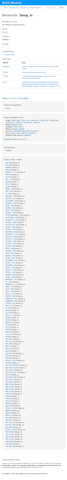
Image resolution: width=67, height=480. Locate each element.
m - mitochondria (8, 54)
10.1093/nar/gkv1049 (36, 467)
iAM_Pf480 (10, 384)
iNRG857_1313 (12, 279)
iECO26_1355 (11, 241)
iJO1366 (9, 162)
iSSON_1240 (11, 296)
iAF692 (8, 324)
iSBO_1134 (10, 286)
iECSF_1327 (11, 258)
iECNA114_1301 (12, 234)
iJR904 (8, 310)
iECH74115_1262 (13, 224)
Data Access (24, 7)
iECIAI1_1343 (11, 229)
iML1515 (9, 348)
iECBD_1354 (11, 208)
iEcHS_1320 (11, 227)
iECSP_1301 (11, 262)
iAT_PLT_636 (11, 341)
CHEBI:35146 (27, 122)
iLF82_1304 (10, 277)
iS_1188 (9, 282)
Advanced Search (14, 7)
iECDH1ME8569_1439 (14, 215)
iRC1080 (9, 331)
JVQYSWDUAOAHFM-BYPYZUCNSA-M (26, 131)
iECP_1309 (10, 248)
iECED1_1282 (11, 222)
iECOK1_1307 (11, 243)
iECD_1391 (10, 210)
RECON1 (9, 339)
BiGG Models (12, 2)
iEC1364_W (10, 370)
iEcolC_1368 (11, 246)
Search (62, 7)
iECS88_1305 (11, 251)
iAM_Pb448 (10, 389)
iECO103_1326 (12, 236)
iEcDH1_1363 (11, 212)
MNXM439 (27, 135)
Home (6, 7)
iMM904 (9, 167)
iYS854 (8, 362)
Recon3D (9, 355)
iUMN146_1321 (12, 298)
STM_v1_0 (10, 315)
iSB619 (9, 169)
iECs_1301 (10, 253)
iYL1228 (9, 312)
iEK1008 (9, 358)
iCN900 (9, 396)
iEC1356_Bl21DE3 (13, 365)
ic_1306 (9, 193)
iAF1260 (9, 165)
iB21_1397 (10, 191)
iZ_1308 (9, 308)
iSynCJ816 (10, 382)
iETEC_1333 (11, 272)
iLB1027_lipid (11, 353)
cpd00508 (21, 129)
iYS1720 (9, 401)
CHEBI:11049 (25, 120)
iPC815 (9, 177)
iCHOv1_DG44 (11, 360)
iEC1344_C (10, 379)
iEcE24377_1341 (12, 220)
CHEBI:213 (19, 122)
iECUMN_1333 (11, 265)
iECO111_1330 (12, 239)
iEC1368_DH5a (12, 377)
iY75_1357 (10, 334)
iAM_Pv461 (10, 386)
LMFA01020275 (18, 127)
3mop (8, 108)
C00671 (20, 124)
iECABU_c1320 (12, 203)
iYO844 (9, 336)
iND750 (9, 174)
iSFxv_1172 (10, 293)
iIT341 (8, 184)
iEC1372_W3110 (12, 372)
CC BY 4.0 (22, 139)
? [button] (29, 98)
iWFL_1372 (10, 305)
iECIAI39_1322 (11, 231)
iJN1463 (9, 398)
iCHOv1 (5, 32)
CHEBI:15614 (34, 120)
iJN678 (8, 320)
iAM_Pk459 (10, 393)
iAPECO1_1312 (12, 172)
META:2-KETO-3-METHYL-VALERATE (23, 133)
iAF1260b (9, 343)
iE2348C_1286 (11, 196)
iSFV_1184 (10, 291)
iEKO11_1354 (11, 270)
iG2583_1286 (11, 274)
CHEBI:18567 (44, 120)
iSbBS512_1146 (12, 284)
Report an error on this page (15, 98)
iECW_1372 (10, 267)
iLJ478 (8, 327)
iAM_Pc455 (10, 391)
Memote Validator (34, 7)
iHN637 (9, 329)
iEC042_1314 (11, 198)
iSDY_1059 (10, 289)
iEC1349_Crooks (12, 367)
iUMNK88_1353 (12, 301)
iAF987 (8, 317)
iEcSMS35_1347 (12, 260)
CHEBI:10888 (15, 120)
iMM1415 (9, 322)
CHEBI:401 (36, 122)
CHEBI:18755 (10, 122)
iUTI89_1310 (11, 303)
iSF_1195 (9, 179)
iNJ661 (8, 186)
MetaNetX (15, 139)
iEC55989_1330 (12, 200)
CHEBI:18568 (54, 120)
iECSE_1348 (11, 255)
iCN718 (9, 374)
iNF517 (9, 346)
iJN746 (8, 181)
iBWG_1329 (10, 189)
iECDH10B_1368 (12, 217)
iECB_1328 (10, 205)
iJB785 (8, 351)
